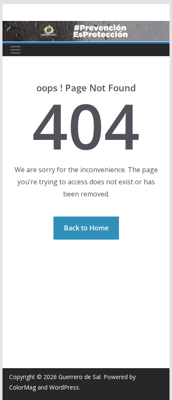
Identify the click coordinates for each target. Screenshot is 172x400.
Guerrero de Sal (79, 377)
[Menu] (15, 50)
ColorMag (22, 387)
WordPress (64, 387)
